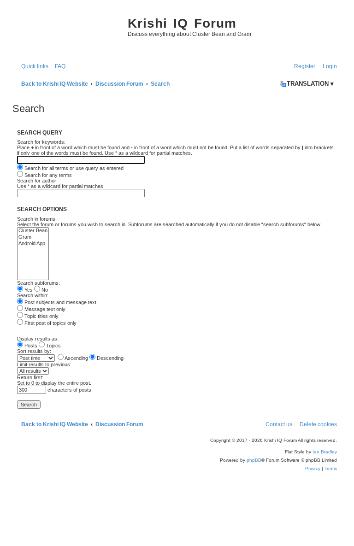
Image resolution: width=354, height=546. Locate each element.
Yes (28, 290)
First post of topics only (50, 323)
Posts (30, 345)
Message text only (44, 309)
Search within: (32, 295)
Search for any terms (47, 175)
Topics (53, 345)
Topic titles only (41, 316)
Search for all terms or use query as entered (73, 168)
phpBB (254, 460)
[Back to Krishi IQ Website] (68, 32)
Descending (109, 358)
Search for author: (37, 180)
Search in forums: (37, 219)
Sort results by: (34, 351)
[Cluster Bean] (33, 231)
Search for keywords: (41, 142)
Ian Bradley (325, 451)
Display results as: (38, 338)
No (44, 290)
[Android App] (33, 244)
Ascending (76, 358)
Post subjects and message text (59, 302)
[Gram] (33, 237)
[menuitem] (58, 66)
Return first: (30, 377)
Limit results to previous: (44, 364)
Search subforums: (38, 283)
